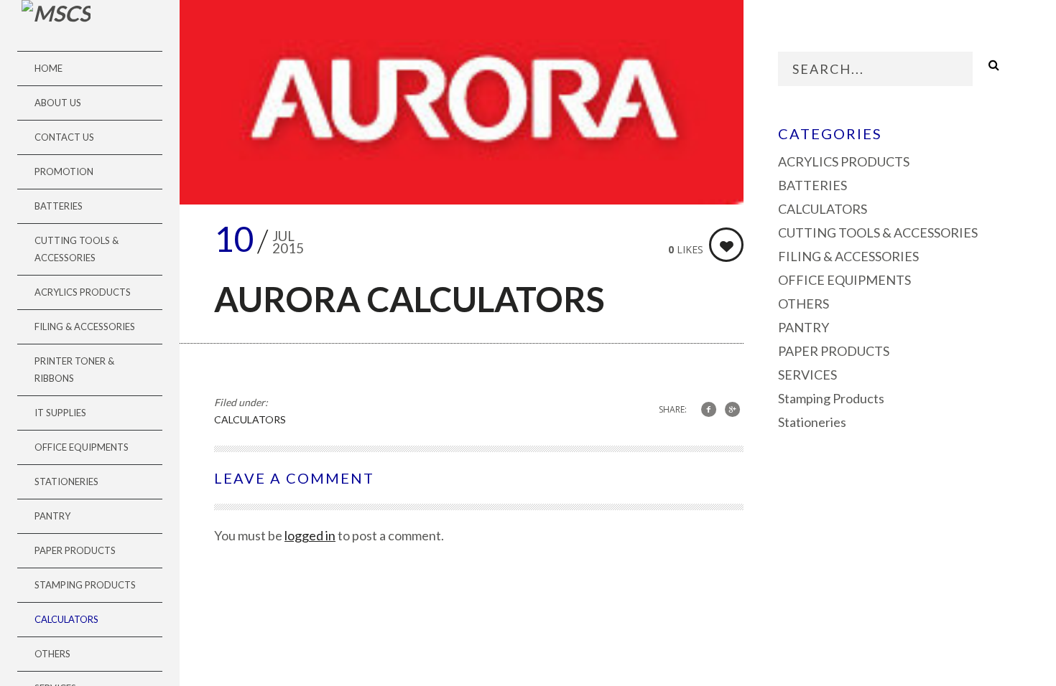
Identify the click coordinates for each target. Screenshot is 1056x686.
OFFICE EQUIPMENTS (81, 447)
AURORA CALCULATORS (409, 298)
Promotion (63, 171)
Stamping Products (85, 585)
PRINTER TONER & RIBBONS (74, 369)
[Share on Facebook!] (709, 408)
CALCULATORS (66, 619)
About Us (57, 102)
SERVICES (807, 374)
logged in (309, 535)
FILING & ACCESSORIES (84, 326)
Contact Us (64, 137)
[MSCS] (56, 13)
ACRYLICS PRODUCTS (82, 292)
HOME (48, 68)
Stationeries (66, 481)
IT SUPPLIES (60, 412)
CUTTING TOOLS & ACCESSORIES (878, 232)
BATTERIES (58, 206)
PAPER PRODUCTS (75, 550)
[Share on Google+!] (732, 408)
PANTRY (52, 516)
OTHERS (52, 653)
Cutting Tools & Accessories (76, 249)
